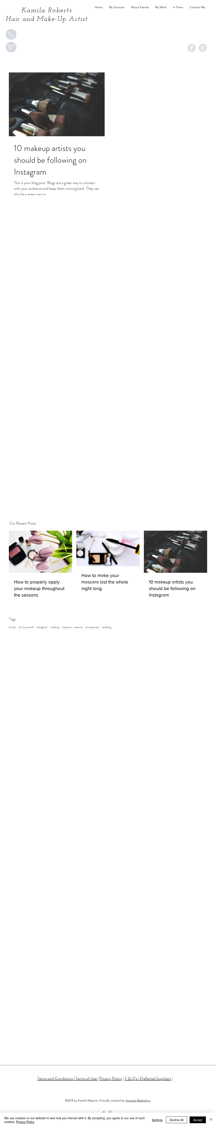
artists (12, 627)
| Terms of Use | (85, 1078)
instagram (42, 627)
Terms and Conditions (55, 1078)
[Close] (210, 1120)
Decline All (177, 1120)
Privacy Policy (110, 1078)
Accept (197, 1120)
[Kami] (192, 48)
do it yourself (26, 627)
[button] (117, 7)
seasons (78, 627)
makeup (54, 627)
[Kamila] (203, 48)
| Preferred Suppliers (154, 1078)
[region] (11, 34)
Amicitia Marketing (138, 1100)
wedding (106, 627)
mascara (67, 627)
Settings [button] (157, 1120)
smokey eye (92, 627)
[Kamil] (110, 1112)
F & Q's (131, 1078)
